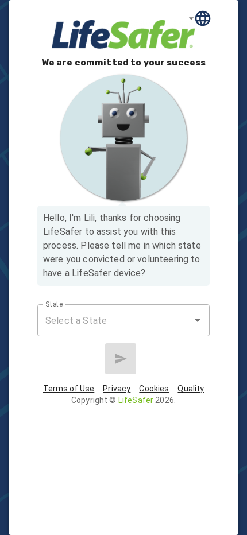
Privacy (116, 388)
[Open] (198, 320)
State (54, 304)
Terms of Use (69, 388)
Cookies (154, 388)
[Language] (200, 18)
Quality (190, 388)
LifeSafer (135, 400)
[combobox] (115, 320)
